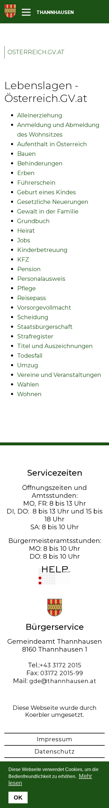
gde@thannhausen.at (63, 681)
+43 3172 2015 (60, 665)
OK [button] (18, 797)
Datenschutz (54, 751)
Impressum (54, 739)
